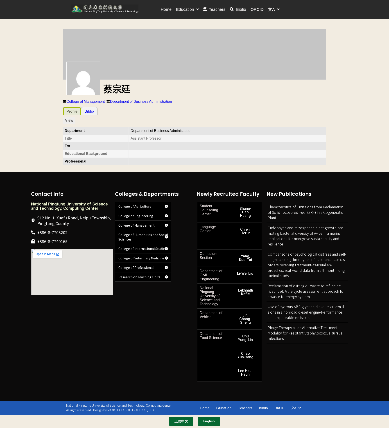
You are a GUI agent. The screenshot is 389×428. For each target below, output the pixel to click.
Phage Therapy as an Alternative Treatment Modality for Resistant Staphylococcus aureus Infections (305, 333)
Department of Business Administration (141, 101)
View (69, 120)
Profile (71, 111)
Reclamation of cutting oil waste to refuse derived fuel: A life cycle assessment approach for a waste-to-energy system (306, 291)
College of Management (85, 101)
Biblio (89, 111)
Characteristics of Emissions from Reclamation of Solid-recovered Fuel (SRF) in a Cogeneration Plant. (306, 212)
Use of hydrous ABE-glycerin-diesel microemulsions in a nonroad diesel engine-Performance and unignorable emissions (306, 312)
